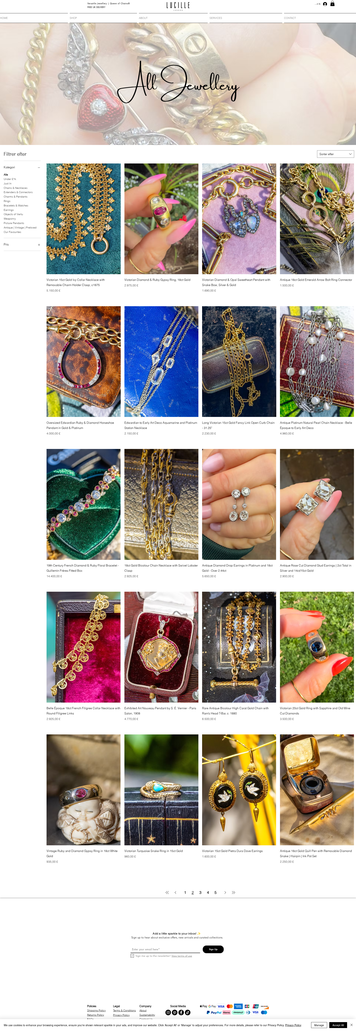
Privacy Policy (293, 1025)
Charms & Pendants (15, 196)
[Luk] (351, 1025)
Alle (6, 174)
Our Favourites (12, 232)
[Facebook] (181, 1012)
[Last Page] (233, 892)
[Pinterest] (174, 1012)
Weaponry (10, 218)
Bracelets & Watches (16, 205)
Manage (319, 1025)
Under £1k (10, 179)
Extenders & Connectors (18, 192)
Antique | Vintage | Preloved (20, 227)
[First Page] (167, 892)
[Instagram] (168, 1012)
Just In (7, 183)
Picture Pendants (14, 223)
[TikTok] (187, 1012)
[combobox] (335, 154)
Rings (7, 201)
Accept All (338, 1025)
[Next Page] (225, 892)
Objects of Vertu (13, 214)
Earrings (9, 210)
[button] (332, 3)
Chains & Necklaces (15, 188)
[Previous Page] (175, 892)
